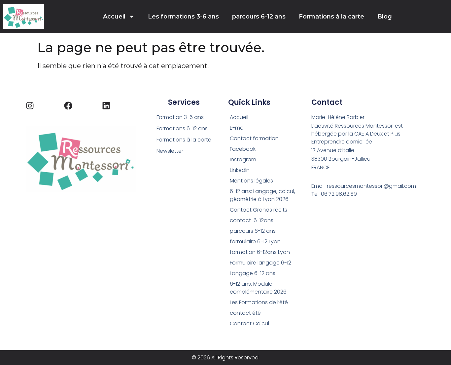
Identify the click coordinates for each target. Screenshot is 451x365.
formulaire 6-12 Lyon (255, 241)
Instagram (243, 159)
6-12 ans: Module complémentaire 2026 (258, 288)
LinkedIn (240, 170)
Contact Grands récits (258, 210)
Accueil (114, 16)
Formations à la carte (331, 16)
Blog (384, 16)
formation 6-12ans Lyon (260, 252)
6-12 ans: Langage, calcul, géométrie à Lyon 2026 (262, 195)
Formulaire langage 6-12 (260, 262)
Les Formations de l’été (259, 302)
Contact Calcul (249, 323)
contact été (245, 313)
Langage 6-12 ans (252, 273)
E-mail (238, 128)
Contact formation (254, 138)
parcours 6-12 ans (259, 16)
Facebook (243, 149)
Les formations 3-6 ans (183, 16)
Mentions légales (251, 180)
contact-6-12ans (251, 220)
